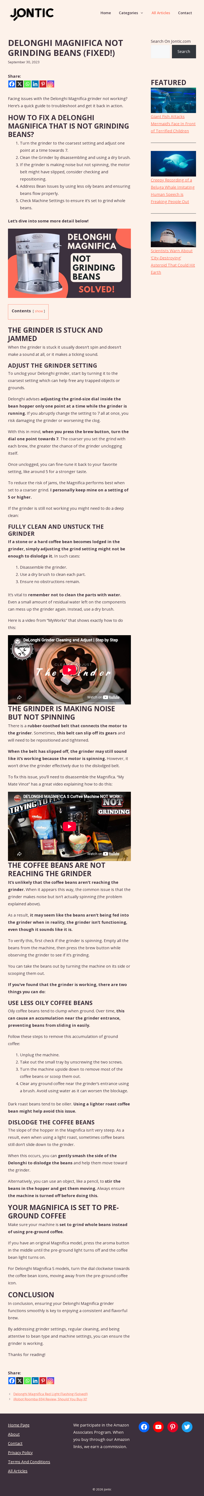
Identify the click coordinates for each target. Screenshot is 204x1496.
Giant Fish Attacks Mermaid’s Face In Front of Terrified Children (173, 124)
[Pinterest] (42, 83)
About (14, 1434)
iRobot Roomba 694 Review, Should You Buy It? (50, 1399)
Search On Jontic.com (171, 41)
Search (184, 51)
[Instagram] (50, 83)
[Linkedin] (35, 83)
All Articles (161, 12)
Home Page (18, 1425)
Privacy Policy (20, 1452)
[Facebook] (11, 83)
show (39, 311)
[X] (19, 83)
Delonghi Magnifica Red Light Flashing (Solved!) (50, 1394)
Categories (128, 12)
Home (105, 12)
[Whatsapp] (27, 83)
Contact (185, 12)
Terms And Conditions (29, 1461)
